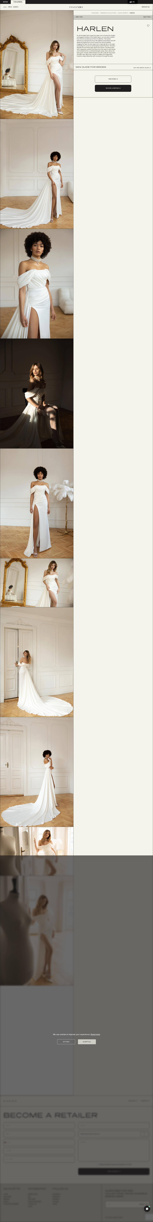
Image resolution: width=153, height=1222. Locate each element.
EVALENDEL (95, 13)
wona (5, 2)
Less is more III (123, 13)
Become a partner (112, 88)
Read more (95, 1035)
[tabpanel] (36, 64)
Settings (66, 1042)
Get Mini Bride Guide (141, 68)
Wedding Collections (108, 13)
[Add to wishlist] (148, 26)
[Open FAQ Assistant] (147, 1209)
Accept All (87, 1042)
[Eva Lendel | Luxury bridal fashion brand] (76, 7)
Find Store (112, 79)
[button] (8, 7)
